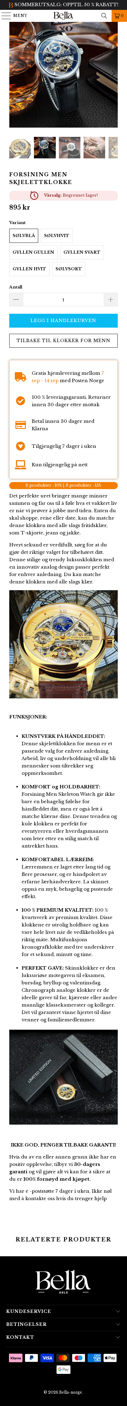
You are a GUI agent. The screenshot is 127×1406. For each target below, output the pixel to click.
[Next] (113, 73)
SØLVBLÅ (24, 235)
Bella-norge (70, 1392)
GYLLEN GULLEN (33, 252)
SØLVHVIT (56, 235)
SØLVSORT (68, 269)
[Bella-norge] (63, 16)
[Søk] (104, 16)
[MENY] (3, 16)
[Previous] (14, 73)
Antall (15, 287)
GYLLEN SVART (81, 252)
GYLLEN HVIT (29, 269)
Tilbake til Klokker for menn (63, 340)
